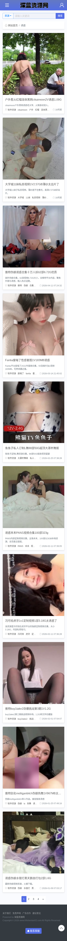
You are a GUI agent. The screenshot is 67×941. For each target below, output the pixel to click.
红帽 (37, 110)
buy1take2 (22, 719)
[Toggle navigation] (7, 5)
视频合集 (35, 546)
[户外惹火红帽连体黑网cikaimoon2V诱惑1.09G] (33, 63)
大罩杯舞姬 (23, 458)
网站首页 (13, 25)
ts (24, 803)
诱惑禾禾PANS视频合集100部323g (26, 532)
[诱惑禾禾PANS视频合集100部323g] (33, 497)
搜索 (60, 15)
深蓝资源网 (19, 917)
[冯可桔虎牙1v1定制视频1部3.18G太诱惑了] (33, 585)
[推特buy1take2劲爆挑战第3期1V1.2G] (33, 672)
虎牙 (28, 634)
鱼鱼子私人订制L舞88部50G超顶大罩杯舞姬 (32, 448)
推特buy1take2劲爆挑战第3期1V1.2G (28, 708)
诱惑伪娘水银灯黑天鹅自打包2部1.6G (28, 878)
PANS (20, 546)
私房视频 (36, 197)
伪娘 (26, 285)
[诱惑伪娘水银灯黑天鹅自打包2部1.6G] (33, 842)
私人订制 (34, 458)
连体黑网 (45, 110)
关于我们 (7, 913)
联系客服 (35, 930)
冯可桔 (21, 634)
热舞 (29, 803)
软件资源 (11, 110)
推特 (20, 285)
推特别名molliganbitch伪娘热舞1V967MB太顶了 (34, 793)
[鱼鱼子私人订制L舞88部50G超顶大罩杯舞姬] (33, 412)
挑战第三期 (34, 719)
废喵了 (21, 373)
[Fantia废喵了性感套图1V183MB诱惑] (33, 324)
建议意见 (36, 913)
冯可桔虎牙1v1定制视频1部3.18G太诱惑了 (31, 620)
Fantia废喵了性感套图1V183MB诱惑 (27, 360)
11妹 (28, 197)
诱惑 (50, 197)
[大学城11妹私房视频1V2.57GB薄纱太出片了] (33, 148)
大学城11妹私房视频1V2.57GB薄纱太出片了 (32, 184)
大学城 (21, 197)
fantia (28, 373)
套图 (35, 373)
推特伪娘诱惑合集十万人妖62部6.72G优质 (31, 272)
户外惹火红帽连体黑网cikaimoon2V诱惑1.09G (33, 99)
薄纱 (44, 197)
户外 (31, 110)
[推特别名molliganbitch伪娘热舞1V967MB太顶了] (33, 757)
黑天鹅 (35, 888)
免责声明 (17, 913)
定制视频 (36, 634)
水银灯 (27, 888)
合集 (32, 285)
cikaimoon (22, 110)
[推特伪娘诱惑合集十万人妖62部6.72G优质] (33, 236)
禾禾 (27, 546)
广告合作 (27, 913)
